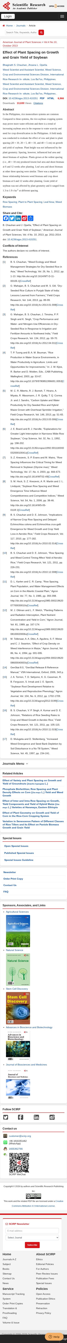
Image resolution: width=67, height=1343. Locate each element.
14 (4, 667)
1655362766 (16, 1148)
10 (4, 553)
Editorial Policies (45, 1264)
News (6, 1283)
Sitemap (7, 1273)
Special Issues (44, 1283)
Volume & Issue (11, 1322)
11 (4, 581)
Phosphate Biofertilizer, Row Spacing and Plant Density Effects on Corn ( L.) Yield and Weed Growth (33, 792)
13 (4, 638)
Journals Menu (14, 763)
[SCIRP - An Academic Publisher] (24, 5)
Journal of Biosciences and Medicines (26, 1064)
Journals (20, 25)
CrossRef (25, 281)
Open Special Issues (16, 846)
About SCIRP (45, 1254)
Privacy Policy (43, 1313)
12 (4, 610)
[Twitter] (5, 1117)
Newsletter (9, 872)
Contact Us (9, 885)
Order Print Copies (13, 1303)
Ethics (39, 1259)
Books (6, 1269)
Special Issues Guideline (18, 860)
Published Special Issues (19, 853)
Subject (7, 1264)
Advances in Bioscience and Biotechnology (29, 1027)
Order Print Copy (13, 878)
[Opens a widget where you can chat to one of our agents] (54, 1337)
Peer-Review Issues (47, 1273)
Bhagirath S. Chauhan (15, 65)
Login (8, 16)
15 (4, 677)
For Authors (42, 1269)
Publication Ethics (45, 1298)
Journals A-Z (9, 1259)
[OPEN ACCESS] (56, 5)
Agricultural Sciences (17, 911)
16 (4, 710)
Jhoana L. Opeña (37, 65)
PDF (42, 98)
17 (4, 739)
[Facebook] (20, 1117)
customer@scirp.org (20, 1136)
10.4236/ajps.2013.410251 (23, 98)
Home (9, 25)
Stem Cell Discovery (17, 988)
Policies (42, 1289)
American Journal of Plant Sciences (22, 42)
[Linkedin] (36, 1117)
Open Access (43, 1294)
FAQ (5, 891)
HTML (50, 98)
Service (8, 1289)
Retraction (41, 1308)
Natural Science (14, 950)
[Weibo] (52, 1117)
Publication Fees (45, 1278)
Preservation (43, 1303)
